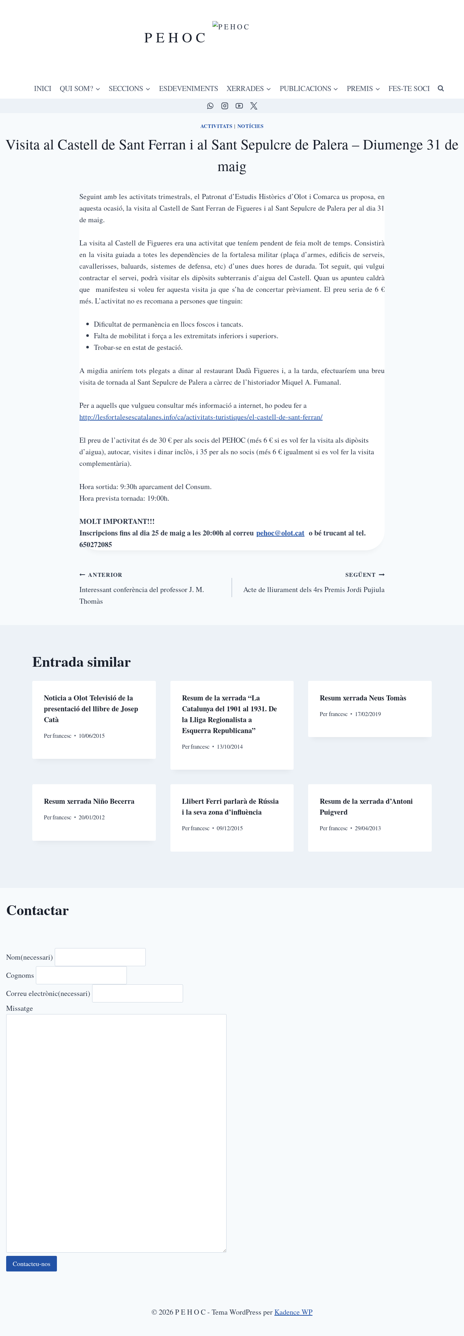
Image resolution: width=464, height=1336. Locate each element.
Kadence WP (293, 1312)
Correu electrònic (48, 993)
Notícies (250, 126)
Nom (29, 957)
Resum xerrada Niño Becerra (89, 801)
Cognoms (20, 975)
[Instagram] (225, 106)
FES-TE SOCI (409, 88)
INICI (42, 88)
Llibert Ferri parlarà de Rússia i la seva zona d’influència (230, 806)
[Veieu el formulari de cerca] (440, 88)
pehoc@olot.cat (280, 533)
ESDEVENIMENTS (188, 88)
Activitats (216, 126)
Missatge (19, 1008)
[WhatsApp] (210, 106)
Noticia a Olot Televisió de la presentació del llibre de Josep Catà (91, 708)
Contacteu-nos (31, 1263)
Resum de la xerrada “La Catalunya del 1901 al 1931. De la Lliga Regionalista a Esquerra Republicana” (229, 714)
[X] (253, 106)
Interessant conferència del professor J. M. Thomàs (141, 588)
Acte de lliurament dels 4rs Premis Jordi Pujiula (314, 582)
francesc (62, 735)
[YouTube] (239, 106)
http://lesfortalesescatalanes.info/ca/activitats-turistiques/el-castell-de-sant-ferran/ (201, 417)
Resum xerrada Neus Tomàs (363, 697)
